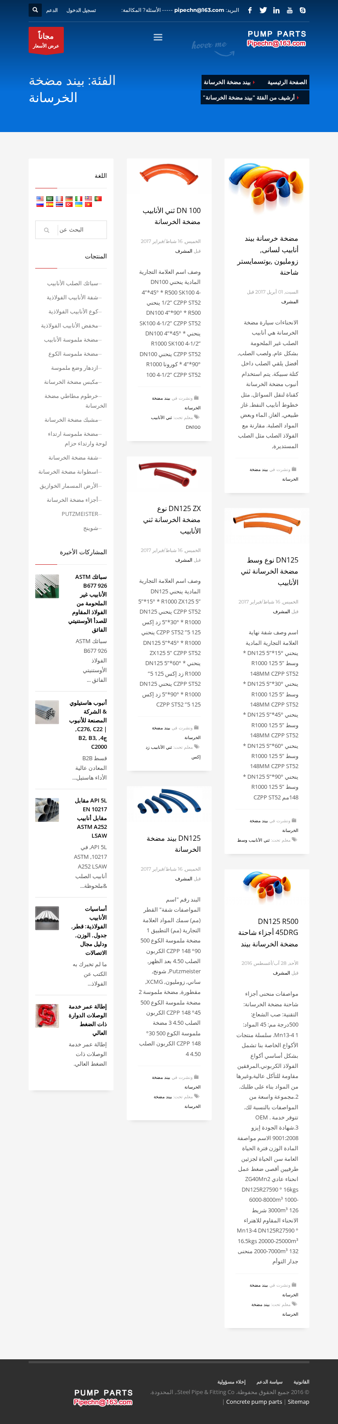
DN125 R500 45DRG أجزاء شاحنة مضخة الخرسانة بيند (268, 932)
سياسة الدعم (270, 1381)
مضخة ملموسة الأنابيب (71, 339)
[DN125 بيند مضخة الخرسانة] (169, 803)
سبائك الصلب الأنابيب (72, 283)
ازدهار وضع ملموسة (74, 368)
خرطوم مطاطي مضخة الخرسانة (75, 400)
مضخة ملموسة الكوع (73, 353)
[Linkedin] (276, 10)
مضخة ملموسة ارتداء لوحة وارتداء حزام (77, 438)
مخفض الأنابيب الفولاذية (69, 325)
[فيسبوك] (250, 10)
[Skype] (302, 10)
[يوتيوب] (289, 10)
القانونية (301, 1381)
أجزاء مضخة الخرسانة (72, 500)
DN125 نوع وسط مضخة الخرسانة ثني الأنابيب (269, 571)
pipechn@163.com (199, 10)
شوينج (90, 528)
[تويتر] (263, 10)
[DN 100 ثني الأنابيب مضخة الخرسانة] (169, 176)
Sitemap (298, 1402)
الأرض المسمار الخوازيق (69, 485)
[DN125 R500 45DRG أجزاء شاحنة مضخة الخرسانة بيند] (267, 887)
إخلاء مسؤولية (231, 1381)
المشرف (289, 301)
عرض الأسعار (46, 40)
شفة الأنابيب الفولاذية (72, 297)
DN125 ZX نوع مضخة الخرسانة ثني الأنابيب (172, 520)
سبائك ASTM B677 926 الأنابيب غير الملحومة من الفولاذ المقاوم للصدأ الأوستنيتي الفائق (87, 603)
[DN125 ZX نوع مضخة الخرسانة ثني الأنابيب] (169, 474)
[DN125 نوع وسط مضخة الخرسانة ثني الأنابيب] (267, 525)
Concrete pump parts (254, 1402)
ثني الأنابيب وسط (253, 840)
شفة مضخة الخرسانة (73, 457)
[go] (46, 230)
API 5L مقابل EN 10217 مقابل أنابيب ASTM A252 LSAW (91, 817)
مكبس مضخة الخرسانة (71, 382)
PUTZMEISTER (80, 514)
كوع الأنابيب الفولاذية (73, 311)
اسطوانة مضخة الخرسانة (68, 471)
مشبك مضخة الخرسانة (71, 419)
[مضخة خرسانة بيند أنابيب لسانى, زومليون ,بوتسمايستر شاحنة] (267, 190)
